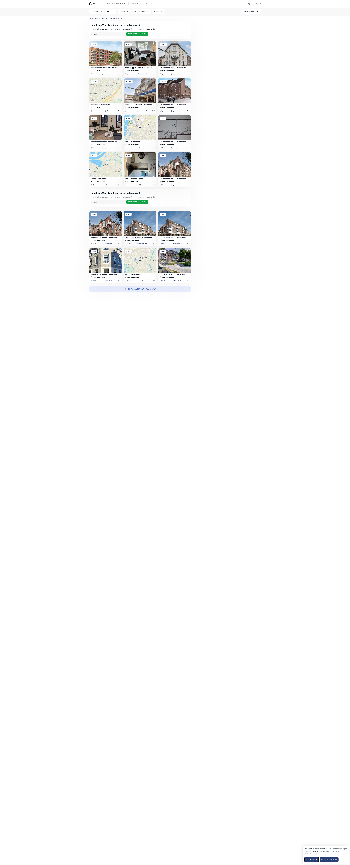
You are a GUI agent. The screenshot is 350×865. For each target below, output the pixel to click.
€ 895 (94, 251)
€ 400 (128, 118)
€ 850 (128, 44)
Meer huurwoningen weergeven (140, 289)
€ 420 (94, 155)
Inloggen (258, 3)
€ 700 (163, 118)
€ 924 (94, 44)
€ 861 (94, 214)
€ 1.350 (94, 81)
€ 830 (128, 214)
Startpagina (135, 3)
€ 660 (128, 155)
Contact (145, 3)
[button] (92, 53)
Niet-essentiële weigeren (329, 859)
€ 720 (94, 118)
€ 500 (128, 251)
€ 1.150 (163, 81)
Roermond (95, 11)
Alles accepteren (311, 859)
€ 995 (163, 251)
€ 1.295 (128, 81)
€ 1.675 (163, 44)
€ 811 (163, 155)
